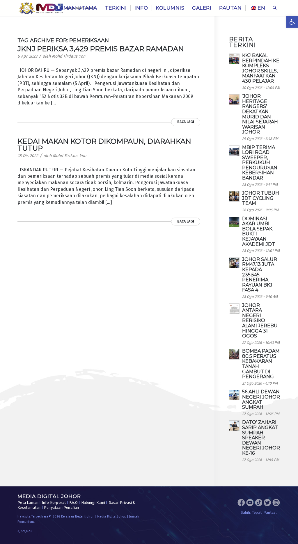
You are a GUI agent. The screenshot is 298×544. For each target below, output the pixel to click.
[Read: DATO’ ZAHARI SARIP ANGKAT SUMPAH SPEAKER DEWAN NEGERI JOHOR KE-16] (234, 425)
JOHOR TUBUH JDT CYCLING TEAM (260, 198)
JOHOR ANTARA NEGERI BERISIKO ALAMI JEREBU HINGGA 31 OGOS (260, 321)
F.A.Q (73, 502)
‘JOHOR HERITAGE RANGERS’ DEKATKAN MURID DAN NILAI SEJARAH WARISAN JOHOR (260, 114)
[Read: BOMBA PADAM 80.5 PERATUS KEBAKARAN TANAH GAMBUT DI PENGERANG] (234, 354)
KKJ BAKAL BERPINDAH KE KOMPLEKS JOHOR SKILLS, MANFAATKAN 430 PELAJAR (260, 68)
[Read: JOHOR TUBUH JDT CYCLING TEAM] (234, 196)
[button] (292, 22)
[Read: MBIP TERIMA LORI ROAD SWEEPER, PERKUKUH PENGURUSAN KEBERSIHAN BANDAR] (234, 150)
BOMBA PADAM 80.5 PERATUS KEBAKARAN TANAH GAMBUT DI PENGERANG (261, 363)
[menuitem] (77, 8)
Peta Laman (27, 502)
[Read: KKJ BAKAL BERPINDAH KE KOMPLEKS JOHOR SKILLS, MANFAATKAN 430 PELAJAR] (234, 59)
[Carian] (274, 8)
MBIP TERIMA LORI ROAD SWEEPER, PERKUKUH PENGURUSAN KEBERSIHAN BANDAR (259, 163)
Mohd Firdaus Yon (68, 56)
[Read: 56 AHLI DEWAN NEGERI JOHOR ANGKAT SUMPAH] (234, 395)
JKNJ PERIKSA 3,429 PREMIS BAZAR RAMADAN (100, 49)
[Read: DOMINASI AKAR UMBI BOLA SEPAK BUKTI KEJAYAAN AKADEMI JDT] (234, 222)
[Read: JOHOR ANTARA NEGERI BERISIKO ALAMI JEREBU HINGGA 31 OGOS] (234, 308)
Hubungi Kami (93, 502)
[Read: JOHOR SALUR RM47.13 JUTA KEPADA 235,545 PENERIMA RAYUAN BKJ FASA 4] (234, 262)
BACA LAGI (185, 122)
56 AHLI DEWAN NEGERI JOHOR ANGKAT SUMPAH (261, 399)
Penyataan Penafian (61, 507)
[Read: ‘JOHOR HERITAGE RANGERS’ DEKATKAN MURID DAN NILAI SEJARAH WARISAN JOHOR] (234, 99)
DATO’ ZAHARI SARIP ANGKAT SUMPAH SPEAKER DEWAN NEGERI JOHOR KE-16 (261, 437)
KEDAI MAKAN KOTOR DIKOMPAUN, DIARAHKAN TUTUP (104, 144)
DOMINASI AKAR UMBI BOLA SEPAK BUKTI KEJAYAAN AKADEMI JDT (258, 231)
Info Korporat (54, 502)
